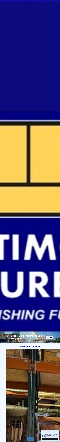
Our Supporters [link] (13, 1)
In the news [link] (50, 1)
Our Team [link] (6, 1)
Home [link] (3, 1)
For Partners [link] (19, 1)
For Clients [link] (25, 1)
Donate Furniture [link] (32, 1)
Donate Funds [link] (38, 1)
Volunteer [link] (44, 1)
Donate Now (50, 337)
